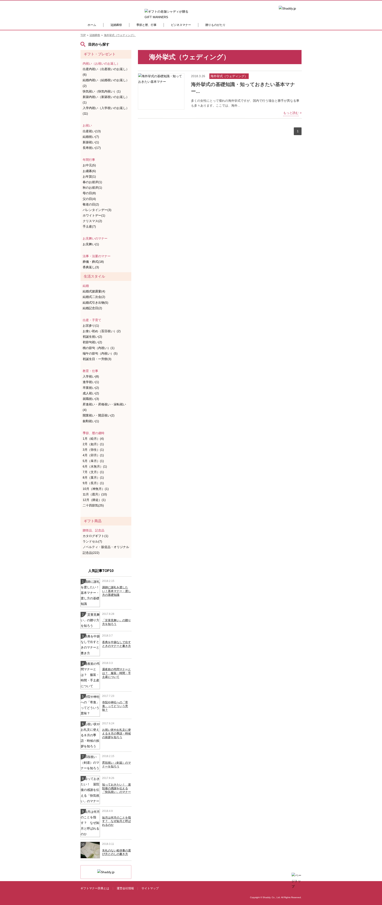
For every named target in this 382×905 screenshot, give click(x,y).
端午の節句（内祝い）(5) (100, 353)
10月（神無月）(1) (96, 489)
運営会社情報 (125, 888)
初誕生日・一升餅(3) (97, 359)
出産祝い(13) (92, 131)
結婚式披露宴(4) (94, 291)
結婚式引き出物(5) (95, 302)
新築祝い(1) (91, 142)
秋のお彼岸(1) (92, 187)
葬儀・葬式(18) (93, 261)
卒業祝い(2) (91, 387)
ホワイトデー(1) (94, 215)
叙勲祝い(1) (91, 421)
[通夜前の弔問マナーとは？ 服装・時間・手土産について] (90, 675)
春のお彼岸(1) (92, 182)
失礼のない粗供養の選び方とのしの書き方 (116, 852)
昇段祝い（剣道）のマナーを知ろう (116, 764)
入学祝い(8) (91, 376)
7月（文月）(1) (93, 472)
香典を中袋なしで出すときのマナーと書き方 (116, 644)
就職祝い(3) (91, 399)
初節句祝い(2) (92, 342)
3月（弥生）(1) (93, 449)
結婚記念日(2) (92, 308)
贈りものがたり (215, 25)
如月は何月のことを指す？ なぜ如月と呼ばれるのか (116, 821)
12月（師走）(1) (94, 500)
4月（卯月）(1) (93, 455)
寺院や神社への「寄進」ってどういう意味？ (115, 706)
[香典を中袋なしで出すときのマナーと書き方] (90, 644)
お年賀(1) (89, 176)
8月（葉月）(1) (93, 477)
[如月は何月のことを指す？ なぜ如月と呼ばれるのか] (90, 822)
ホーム (92, 25)
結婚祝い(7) (91, 136)
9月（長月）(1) (93, 483)
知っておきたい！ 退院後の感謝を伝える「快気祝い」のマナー (116, 788)
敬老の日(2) (91, 204)
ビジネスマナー (181, 25)
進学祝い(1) (91, 382)
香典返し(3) (91, 267)
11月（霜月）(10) (95, 494)
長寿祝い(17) (92, 148)
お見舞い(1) (91, 244)
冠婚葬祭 (116, 25)
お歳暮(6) (89, 171)
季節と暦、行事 (146, 25)
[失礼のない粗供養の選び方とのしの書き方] (90, 849)
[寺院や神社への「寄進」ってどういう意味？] (90, 705)
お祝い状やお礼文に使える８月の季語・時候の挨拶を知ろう (116, 733)
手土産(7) (89, 226)
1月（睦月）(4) (93, 438)
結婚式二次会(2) (94, 297)
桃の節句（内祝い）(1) (99, 348)
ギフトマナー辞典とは (94, 888)
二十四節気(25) (93, 505)
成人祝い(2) (91, 393)
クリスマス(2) (92, 221)
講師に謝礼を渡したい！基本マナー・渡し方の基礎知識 (116, 591)
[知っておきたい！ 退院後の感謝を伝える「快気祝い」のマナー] (90, 790)
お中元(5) (89, 165)
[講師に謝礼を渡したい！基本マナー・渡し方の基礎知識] (90, 592)
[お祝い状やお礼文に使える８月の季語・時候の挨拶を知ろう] (90, 735)
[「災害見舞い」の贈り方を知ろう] (90, 620)
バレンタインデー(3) (97, 210)
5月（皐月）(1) (93, 461)
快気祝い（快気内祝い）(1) (102, 91)
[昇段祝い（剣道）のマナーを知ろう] (90, 762)
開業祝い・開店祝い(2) (99, 415)
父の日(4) (89, 199)
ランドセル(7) (92, 541)
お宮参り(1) (91, 325)
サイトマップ (150, 888)
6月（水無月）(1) (95, 466)
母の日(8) (89, 193)
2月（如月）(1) (93, 444)
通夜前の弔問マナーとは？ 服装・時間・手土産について (116, 673)
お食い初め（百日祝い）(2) (102, 331)
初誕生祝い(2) (92, 336)
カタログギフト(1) (95, 536)
